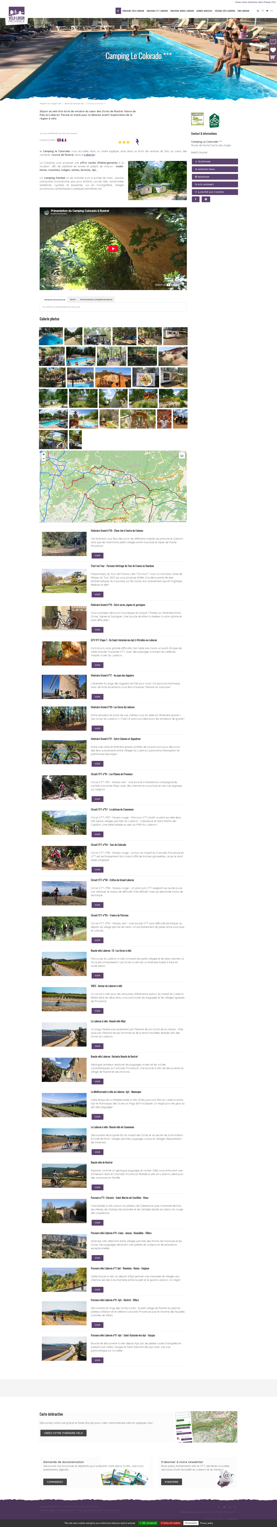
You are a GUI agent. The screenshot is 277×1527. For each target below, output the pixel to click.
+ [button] (44, 454)
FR (271, 11)
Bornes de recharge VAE (74, 103)
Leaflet (161, 521)
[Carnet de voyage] (263, 11)
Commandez (55, 1481)
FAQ (79, 1510)
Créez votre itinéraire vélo (248, 2)
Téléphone (204, 161)
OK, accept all (149, 1523)
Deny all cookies (171, 1523)
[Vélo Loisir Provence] (118, 11)
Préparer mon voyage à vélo (50, 103)
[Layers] (182, 455)
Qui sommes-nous (93, 1510)
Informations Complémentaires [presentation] (96, 299)
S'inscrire (171, 1481)
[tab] (55, 299)
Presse (267, 2)
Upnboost (232, 1519)
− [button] (44, 458)
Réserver (203, 177)
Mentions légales (48, 1510)
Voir (97, 555)
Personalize (191, 1523)
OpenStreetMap (171, 521)
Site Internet (205, 184)
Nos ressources (112, 1510)
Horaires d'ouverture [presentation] (54, 299)
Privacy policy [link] (206, 1523)
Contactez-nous (66, 1510)
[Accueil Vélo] (214, 120)
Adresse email (206, 169)
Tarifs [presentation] (73, 299)
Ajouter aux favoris (211, 192)
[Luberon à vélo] (197, 118)
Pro (274, 2)
